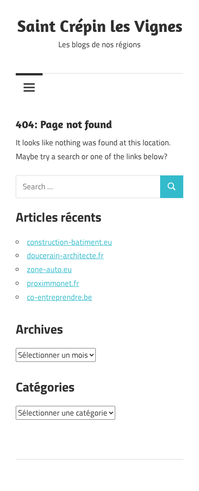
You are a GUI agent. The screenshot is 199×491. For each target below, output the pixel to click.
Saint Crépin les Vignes (99, 25)
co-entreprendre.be (59, 297)
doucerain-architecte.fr (65, 255)
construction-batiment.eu (69, 242)
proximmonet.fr (53, 283)
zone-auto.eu (49, 269)
